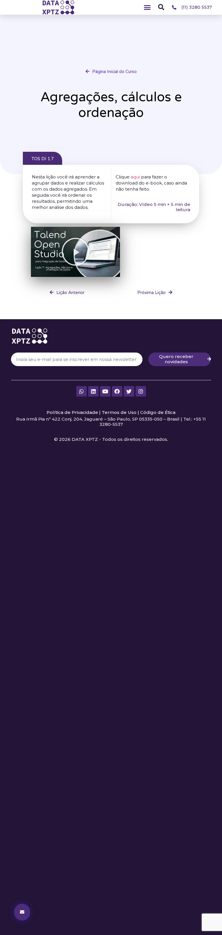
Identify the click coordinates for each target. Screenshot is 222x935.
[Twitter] (129, 391)
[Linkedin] (93, 391)
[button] (147, 7)
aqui (135, 177)
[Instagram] (141, 391)
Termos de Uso (119, 412)
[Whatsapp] (81, 391)
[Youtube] (105, 391)
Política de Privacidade (72, 412)
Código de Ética (157, 412)
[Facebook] (117, 391)
